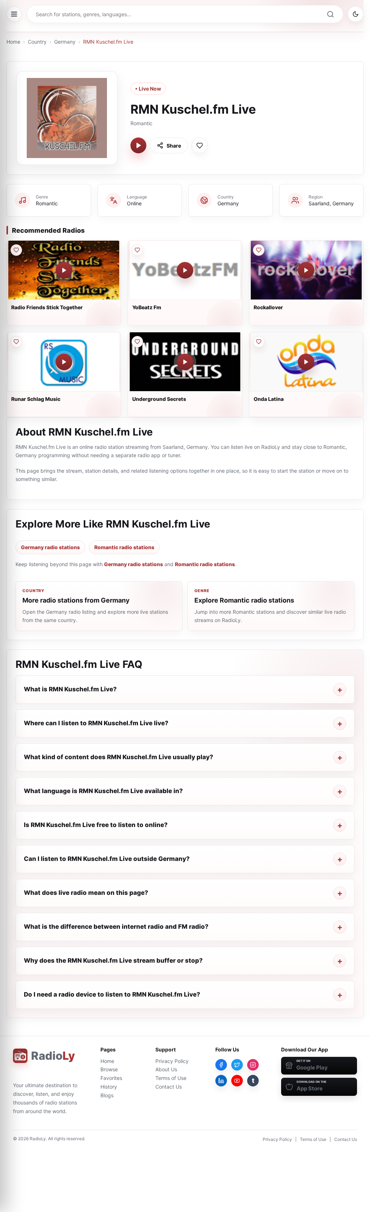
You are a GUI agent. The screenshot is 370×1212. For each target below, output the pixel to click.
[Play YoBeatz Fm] (185, 270)
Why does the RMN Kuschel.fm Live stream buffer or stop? (113, 960)
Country (37, 42)
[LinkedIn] (221, 1080)
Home (13, 42)
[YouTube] (237, 1080)
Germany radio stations (50, 547)
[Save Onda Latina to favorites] (258, 341)
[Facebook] (221, 1065)
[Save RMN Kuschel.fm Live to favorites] (199, 145)
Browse (109, 1069)
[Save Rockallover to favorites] (258, 250)
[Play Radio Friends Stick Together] (64, 270)
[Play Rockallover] (306, 270)
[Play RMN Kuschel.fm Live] (138, 145)
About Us (166, 1069)
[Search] (330, 14)
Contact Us (168, 1087)
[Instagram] (253, 1065)
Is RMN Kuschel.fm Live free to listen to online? (96, 824)
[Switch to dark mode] (355, 14)
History (108, 1087)
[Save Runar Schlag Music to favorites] (16, 341)
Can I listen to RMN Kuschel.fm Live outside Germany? (107, 858)
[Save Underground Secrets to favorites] (137, 341)
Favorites (111, 1078)
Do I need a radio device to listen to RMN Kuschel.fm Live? (112, 994)
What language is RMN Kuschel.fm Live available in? (103, 791)
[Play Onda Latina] (306, 362)
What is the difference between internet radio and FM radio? (116, 926)
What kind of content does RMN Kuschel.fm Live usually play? (118, 757)
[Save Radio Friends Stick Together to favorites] (16, 250)
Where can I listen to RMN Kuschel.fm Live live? (96, 723)
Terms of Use (170, 1078)
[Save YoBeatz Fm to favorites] (137, 250)
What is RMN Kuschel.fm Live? (70, 689)
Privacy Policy (172, 1061)
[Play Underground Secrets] (185, 362)
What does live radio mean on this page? (86, 892)
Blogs (106, 1095)
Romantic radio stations (124, 547)
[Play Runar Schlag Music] (64, 362)
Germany (65, 42)
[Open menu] (14, 14)
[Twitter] (237, 1065)
